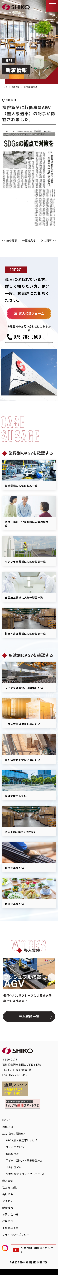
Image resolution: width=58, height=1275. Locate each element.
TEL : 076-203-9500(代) (17, 1070)
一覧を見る (29, 240)
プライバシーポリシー (15, 1234)
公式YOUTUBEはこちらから (37, 1250)
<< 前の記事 (9, 240)
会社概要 (7, 1194)
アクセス (7, 1201)
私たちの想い (10, 1187)
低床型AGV (12, 1154)
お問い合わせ (10, 1214)
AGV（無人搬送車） (14, 1133)
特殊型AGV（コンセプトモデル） (25, 1174)
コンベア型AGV (14, 1147)
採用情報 (7, 1221)
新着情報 (7, 1208)
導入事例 (7, 1181)
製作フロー (9, 1127)
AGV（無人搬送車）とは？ (21, 1140)
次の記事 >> (48, 240)
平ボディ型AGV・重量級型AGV (24, 1160)
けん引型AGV (13, 1167)
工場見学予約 (10, 1228)
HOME (6, 1120)
